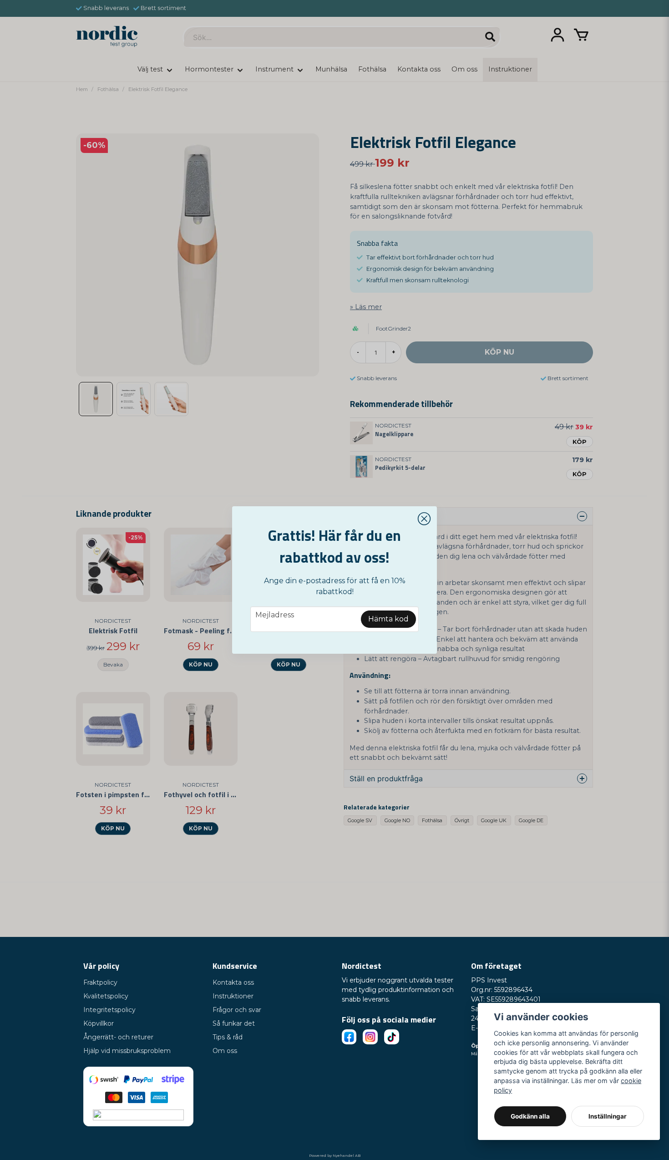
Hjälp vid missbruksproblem (127, 1051)
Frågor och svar (237, 1010)
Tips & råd (228, 1037)
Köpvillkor (98, 1023)
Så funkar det (234, 1023)
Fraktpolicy (100, 982)
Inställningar (607, 1116)
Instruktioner (233, 996)
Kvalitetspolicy (105, 996)
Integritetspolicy (109, 1010)
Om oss (225, 1051)
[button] (424, 519)
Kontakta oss (233, 982)
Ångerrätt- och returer (118, 1037)
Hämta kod (388, 619)
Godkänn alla (530, 1116)
